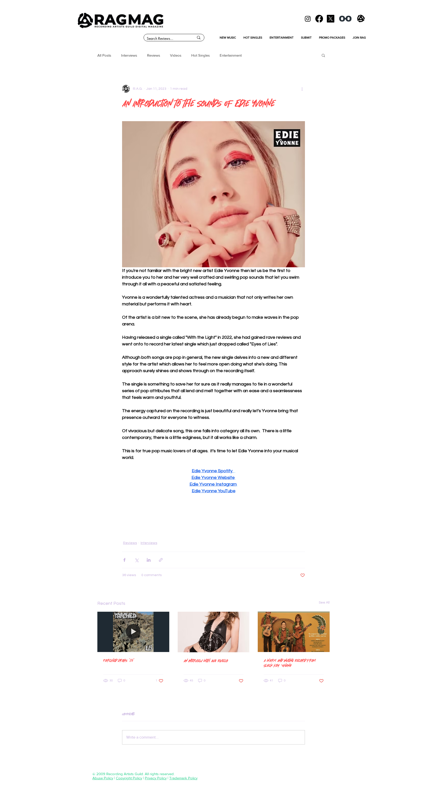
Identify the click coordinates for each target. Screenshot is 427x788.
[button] (323, 55)
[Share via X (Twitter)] (136, 560)
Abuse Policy (102, 778)
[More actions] (302, 89)
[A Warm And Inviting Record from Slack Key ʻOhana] (294, 632)
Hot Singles (200, 55)
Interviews (129, 55)
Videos (175, 55)
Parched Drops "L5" (118, 660)
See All (324, 602)
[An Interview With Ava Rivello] (214, 632)
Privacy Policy (156, 778)
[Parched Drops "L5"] (133, 632)
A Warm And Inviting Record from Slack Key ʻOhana (290, 663)
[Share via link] (160, 560)
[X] (330, 19)
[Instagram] (308, 19)
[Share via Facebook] (124, 560)
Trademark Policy (183, 778)
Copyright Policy (129, 778)
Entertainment (231, 55)
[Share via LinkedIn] (148, 560)
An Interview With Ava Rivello (206, 660)
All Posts (104, 55)
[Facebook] (319, 19)
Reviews (153, 55)
